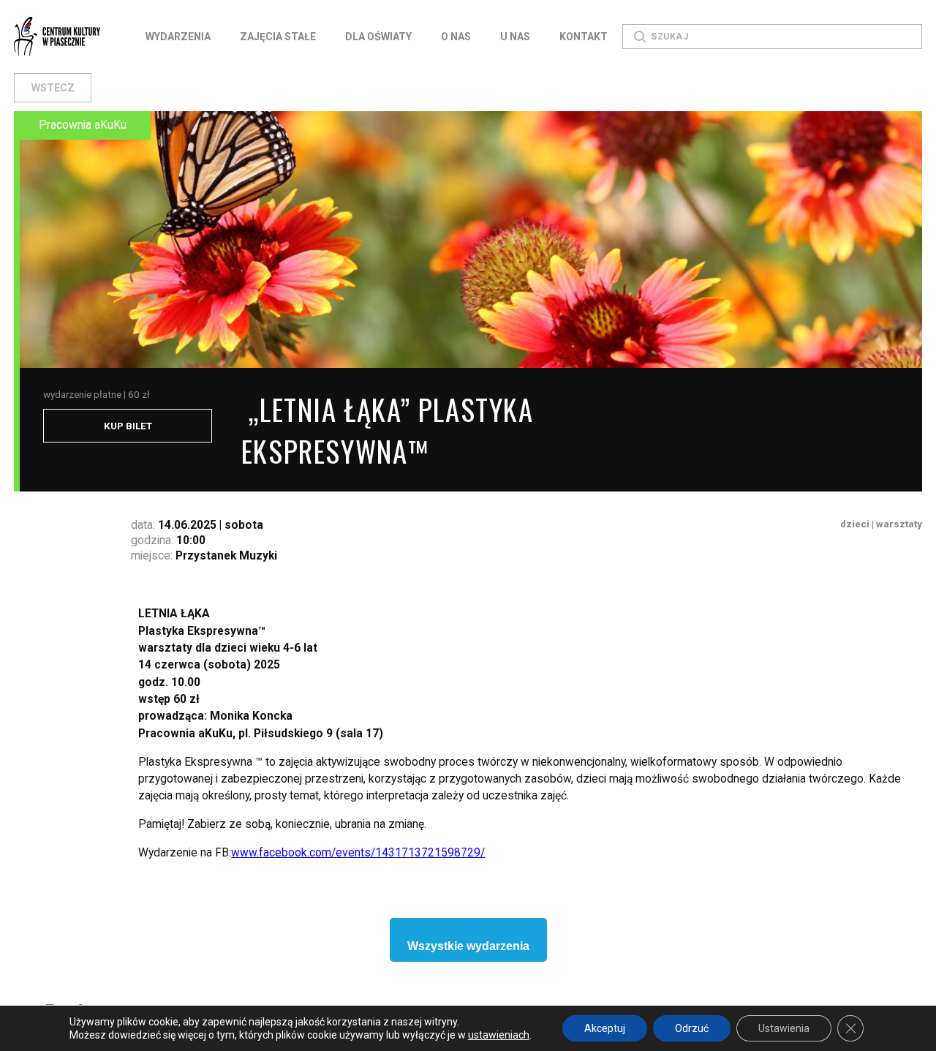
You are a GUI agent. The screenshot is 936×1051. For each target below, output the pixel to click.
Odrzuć (692, 1028)
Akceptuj (604, 1028)
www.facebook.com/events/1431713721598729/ (358, 852)
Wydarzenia (178, 36)
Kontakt (583, 36)
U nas (515, 36)
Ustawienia (783, 1028)
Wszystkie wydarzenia (468, 946)
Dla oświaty (378, 36)
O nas (456, 36)
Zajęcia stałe (278, 36)
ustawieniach (498, 1035)
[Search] (639, 36)
